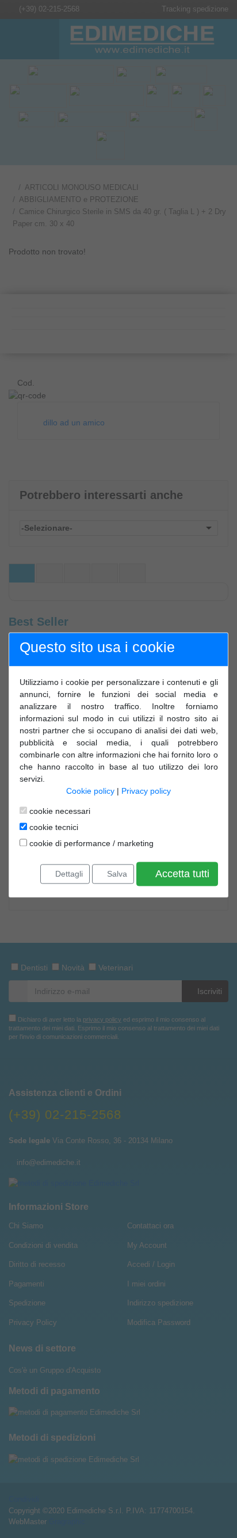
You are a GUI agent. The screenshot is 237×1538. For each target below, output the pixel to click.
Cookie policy (90, 790)
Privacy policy (146, 790)
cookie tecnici (52, 827)
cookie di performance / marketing (90, 843)
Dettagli (68, 873)
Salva (116, 873)
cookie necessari (58, 811)
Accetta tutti (181, 874)
